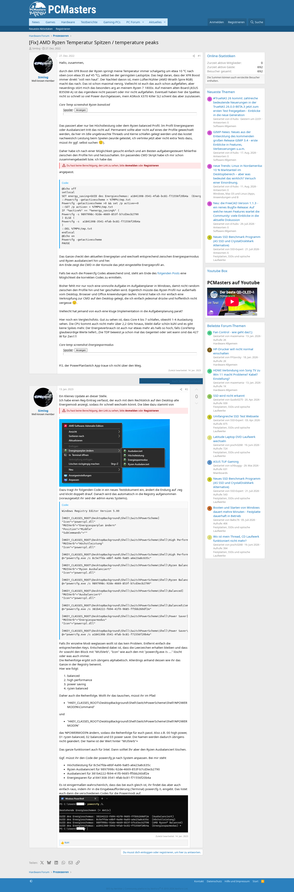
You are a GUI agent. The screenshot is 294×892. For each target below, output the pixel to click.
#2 (186, 389)
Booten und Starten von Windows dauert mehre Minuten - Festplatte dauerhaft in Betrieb (236, 511)
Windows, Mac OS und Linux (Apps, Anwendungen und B (234, 195)
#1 (199, 56)
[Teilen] (193, 56)
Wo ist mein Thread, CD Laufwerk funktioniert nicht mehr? (236, 538)
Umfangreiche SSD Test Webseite (236, 416)
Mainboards (220, 473)
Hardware (68, 22)
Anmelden (131, 165)
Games (50, 22)
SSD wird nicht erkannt (229, 396)
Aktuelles (155, 22)
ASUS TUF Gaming (226, 461)
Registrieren (63, 29)
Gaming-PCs (111, 22)
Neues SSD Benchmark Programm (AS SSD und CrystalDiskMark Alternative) (236, 241)
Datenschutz (214, 881)
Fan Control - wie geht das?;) (232, 332)
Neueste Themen (221, 91)
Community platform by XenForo (156, 888)
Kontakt (199, 881)
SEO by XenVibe (114, 888)
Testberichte (89, 22)
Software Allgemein (224, 126)
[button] (143, 22)
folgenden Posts (168, 273)
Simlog (36, 48)
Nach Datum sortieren (154, 381)
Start (255, 881)
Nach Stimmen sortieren (186, 381)
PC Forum (133, 22)
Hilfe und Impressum (237, 881)
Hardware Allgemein (225, 343)
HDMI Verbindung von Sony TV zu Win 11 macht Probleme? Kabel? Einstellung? (236, 374)
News (36, 22)
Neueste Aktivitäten (41, 29)
